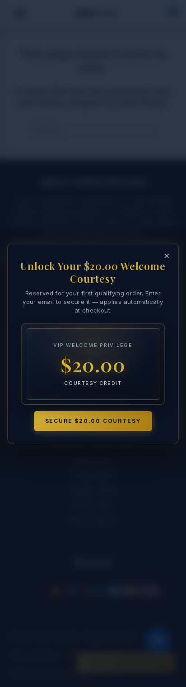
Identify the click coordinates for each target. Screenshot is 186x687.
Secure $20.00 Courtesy (93, 420)
